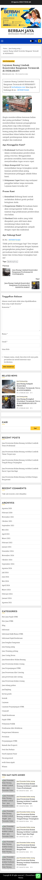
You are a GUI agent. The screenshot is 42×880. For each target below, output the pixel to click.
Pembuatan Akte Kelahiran (12, 728)
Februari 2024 (7, 594)
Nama (5, 334)
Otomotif (5, 711)
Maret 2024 (6, 590)
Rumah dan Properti (9, 745)
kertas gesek (7, 694)
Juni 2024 (5, 577)
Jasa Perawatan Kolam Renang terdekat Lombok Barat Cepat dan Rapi (27, 832)
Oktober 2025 (7, 521)
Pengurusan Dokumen (10, 732)
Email (4, 342)
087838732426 (23, 90)
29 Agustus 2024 (22, 74)
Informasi (5, 630)
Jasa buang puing (8, 61)
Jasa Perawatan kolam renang (13, 664)
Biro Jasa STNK (7, 621)
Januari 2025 (6, 547)
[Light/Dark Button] (32, 41)
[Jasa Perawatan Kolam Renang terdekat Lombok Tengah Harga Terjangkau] (8, 816)
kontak (4, 698)
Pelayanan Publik (8, 724)
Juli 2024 (5, 572)
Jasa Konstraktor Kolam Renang (14, 660)
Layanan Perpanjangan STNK (13, 707)
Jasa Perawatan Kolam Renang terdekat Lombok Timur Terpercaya (27, 801)
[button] (2, 41)
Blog (3, 625)
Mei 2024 (5, 581)
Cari (5, 422)
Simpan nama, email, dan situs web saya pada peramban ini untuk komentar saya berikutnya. (21, 359)
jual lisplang (6, 689)
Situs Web (5, 349)
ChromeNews (30, 875)
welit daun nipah (8, 762)
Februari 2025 (7, 542)
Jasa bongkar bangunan (11, 642)
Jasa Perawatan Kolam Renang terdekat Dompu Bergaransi (27, 847)
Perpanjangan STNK (9, 741)
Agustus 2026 (7, 508)
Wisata (4, 767)
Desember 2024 (7, 551)
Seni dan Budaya (8, 749)
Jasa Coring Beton (8, 655)
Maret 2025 (6, 538)
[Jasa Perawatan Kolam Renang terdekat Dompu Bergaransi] (8, 847)
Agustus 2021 (7, 602)
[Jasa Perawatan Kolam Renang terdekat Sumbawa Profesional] (8, 862)
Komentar (6, 307)
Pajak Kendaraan (8, 715)
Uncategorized (7, 758)
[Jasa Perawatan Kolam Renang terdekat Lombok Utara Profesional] (8, 786)
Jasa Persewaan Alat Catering (13, 672)
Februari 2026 (7, 513)
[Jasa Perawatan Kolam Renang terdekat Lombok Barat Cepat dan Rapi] (8, 831)
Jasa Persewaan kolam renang (13, 681)
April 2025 (6, 534)
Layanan (5, 702)
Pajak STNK (6, 719)
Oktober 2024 (7, 560)
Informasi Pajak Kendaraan (12, 638)
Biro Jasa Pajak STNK (10, 617)
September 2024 (8, 564)
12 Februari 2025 (23, 393)
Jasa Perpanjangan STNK (11, 668)
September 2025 (8, 525)
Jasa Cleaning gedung (10, 651)
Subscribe (39, 40)
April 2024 (6, 585)
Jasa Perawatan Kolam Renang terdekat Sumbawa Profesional (28, 862)
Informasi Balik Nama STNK (12, 634)
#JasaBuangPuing (12, 262)
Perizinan (5, 737)
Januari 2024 (6, 598)
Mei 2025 (5, 530)
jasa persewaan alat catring (12, 677)
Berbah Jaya (21, 31)
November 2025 (8, 517)
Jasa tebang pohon (9, 685)
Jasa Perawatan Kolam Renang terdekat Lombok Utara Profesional (27, 786)
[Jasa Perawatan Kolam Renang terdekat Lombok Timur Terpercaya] (8, 801)
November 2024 (8, 555)
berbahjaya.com (9, 74)
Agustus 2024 (7, 568)
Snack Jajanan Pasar (9, 754)
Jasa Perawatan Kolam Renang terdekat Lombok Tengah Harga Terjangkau (20, 461)
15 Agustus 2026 (23, 791)
